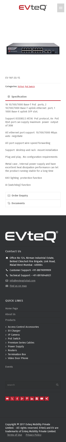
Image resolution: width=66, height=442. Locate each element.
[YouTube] (42, 398)
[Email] (7, 398)
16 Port (21, 86)
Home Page (11, 308)
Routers (12, 350)
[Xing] (47, 398)
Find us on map (18, 285)
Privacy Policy (33, 434)
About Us (10, 314)
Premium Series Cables (21, 342)
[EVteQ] (33, 7)
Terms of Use (14, 434)
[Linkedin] (32, 398)
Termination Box (17, 354)
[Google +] (22, 398)
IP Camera (14, 334)
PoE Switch (30, 86)
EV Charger (14, 330)
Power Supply (16, 346)
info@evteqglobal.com (22, 280)
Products (10, 320)
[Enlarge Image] (33, 48)
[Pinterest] (27, 398)
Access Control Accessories (23, 326)
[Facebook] (17, 398)
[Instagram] (37, 398)
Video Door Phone (18, 358)
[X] (12, 398)
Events (9, 366)
